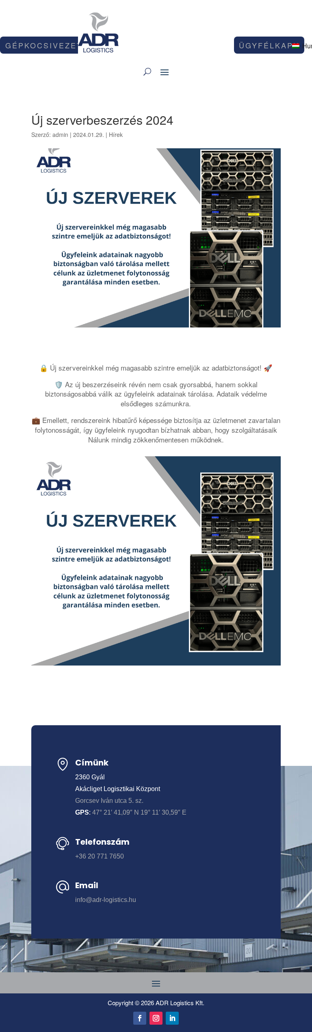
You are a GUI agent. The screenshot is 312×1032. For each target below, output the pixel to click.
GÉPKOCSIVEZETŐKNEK (59, 45)
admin (60, 134)
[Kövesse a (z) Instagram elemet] (156, 1018)
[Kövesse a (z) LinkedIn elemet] (172, 1018)
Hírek (116, 134)
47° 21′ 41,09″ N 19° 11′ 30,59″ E (139, 812)
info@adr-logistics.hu (105, 899)
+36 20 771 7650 (99, 856)
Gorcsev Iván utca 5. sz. (109, 800)
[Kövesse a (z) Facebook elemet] (139, 1018)
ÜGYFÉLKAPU (269, 45)
